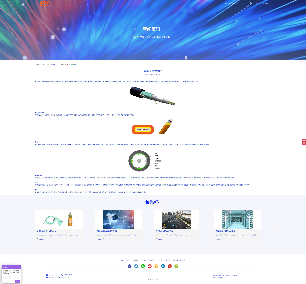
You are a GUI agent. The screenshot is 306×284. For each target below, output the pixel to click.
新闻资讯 (46, 64)
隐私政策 (220, 277)
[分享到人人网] (71, 64)
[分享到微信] (73, 64)
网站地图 (175, 260)
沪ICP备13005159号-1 (153, 279)
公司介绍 (128, 260)
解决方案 (136, 260)
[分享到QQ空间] (66, 64)
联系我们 (183, 260)
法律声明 (215, 277)
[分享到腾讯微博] (69, 64)
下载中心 (167, 260)
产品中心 (143, 260)
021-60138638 (68, 275)
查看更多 (41, 239)
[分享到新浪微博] (67, 64)
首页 (41, 64)
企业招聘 (159, 260)
